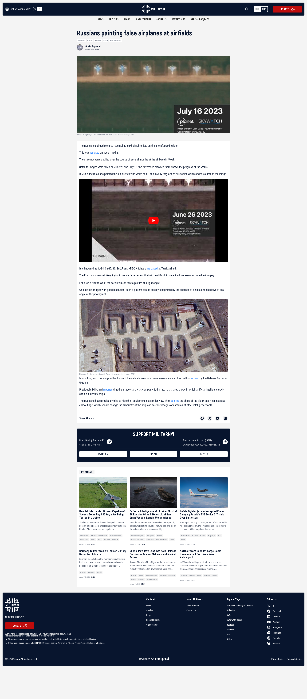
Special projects (199, 19)
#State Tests (84, 539)
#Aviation (184, 575)
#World (172, 539)
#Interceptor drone (116, 536)
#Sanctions (150, 539)
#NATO (199, 575)
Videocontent (143, 19)
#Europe (202, 536)
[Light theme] (35, 9)
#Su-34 (105, 40)
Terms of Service (294, 659)
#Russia (89, 40)
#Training (207, 575)
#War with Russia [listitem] (234, 620)
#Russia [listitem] (230, 629)
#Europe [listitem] (230, 624)
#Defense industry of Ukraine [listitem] (240, 605)
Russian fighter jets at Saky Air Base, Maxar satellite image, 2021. (107, 374)
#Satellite (98, 40)
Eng (264, 9)
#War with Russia (115, 40)
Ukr (257, 9)
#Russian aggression (137, 539)
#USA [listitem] (229, 639)
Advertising (178, 19)
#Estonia (195, 536)
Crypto (204, 453)
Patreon (103, 453)
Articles (114, 19)
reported (94, 152)
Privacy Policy (277, 659)
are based (152, 268)
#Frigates (133, 575)
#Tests (93, 539)
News (101, 19)
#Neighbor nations (151, 575)
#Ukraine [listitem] (231, 610)
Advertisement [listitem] (192, 605)
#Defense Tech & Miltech (99, 536)
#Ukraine (107, 539)
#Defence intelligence (137, 536)
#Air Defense (84, 536)
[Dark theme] (39, 9)
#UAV (100, 539)
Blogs (127, 19)
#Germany (91, 572)
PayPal (153, 453)
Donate (285, 9)
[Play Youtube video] (153, 220)
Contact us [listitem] (191, 610)
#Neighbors (150, 536)
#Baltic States (185, 536)
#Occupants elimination (167, 575)
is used (195, 378)
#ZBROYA (115, 539)
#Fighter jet (81, 40)
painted (175, 400)
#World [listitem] (230, 615)
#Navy (141, 575)
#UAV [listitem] (229, 634)
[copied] (109, 441)
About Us (161, 19)
